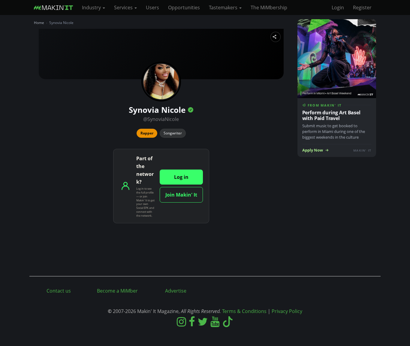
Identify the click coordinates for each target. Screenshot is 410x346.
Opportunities (184, 7)
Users (152, 7)
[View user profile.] (161, 81)
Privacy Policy (287, 311)
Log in (181, 177)
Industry (92, 7)
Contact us (59, 290)
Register (362, 7)
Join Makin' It (181, 194)
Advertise (175, 290)
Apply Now (312, 150)
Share (275, 37)
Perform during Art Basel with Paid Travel (331, 115)
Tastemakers (224, 7)
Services (124, 7)
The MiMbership (269, 7)
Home (39, 22)
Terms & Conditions (244, 311)
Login (338, 7)
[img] (190, 110)
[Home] (55, 7)
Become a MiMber (117, 290)
